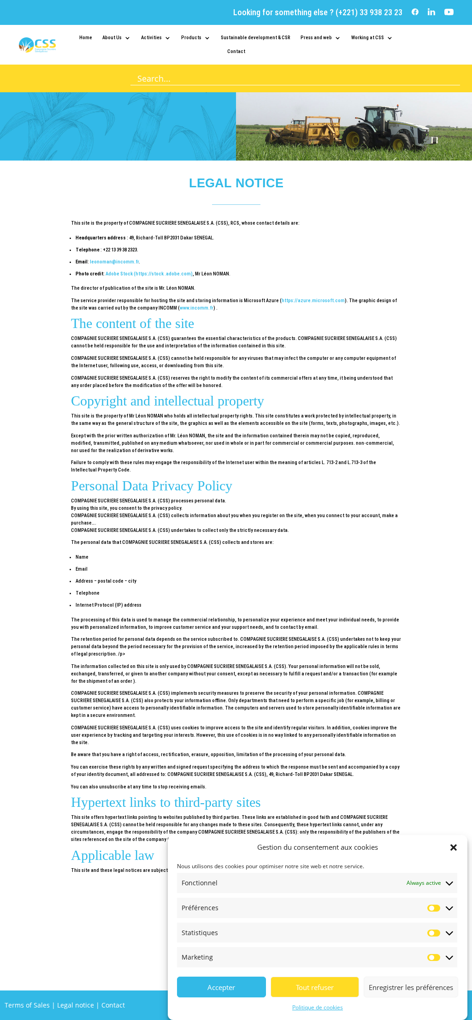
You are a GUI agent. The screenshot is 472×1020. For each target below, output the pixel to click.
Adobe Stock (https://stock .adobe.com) (149, 274)
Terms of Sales (27, 1005)
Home (85, 38)
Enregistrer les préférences (411, 987)
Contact (236, 51)
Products (191, 38)
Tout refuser (315, 987)
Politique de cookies (317, 1007)
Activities (151, 38)
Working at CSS (367, 38)
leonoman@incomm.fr (114, 262)
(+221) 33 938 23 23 (368, 12)
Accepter (221, 987)
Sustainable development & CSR (255, 38)
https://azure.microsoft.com (313, 301)
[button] (453, 847)
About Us (112, 38)
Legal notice (75, 1005)
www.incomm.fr (196, 308)
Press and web (316, 38)
